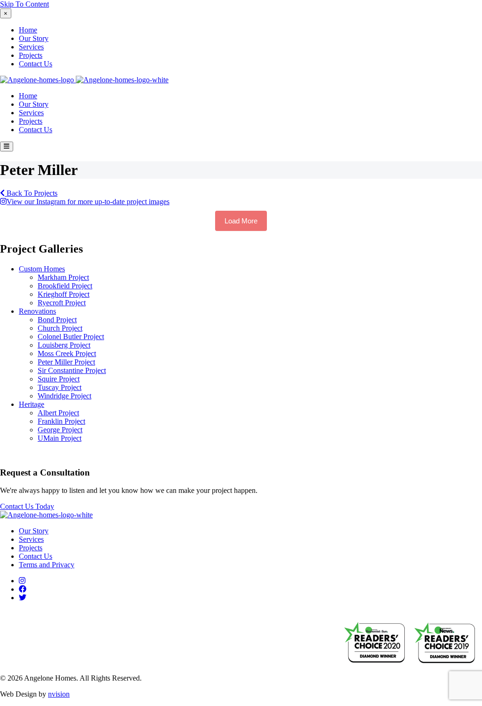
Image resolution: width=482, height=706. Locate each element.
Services (31, 47)
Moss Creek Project (67, 353)
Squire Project (59, 379)
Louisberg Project (64, 345)
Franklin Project (61, 421)
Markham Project (63, 277)
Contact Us (35, 64)
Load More (241, 221)
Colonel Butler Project (71, 337)
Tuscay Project (59, 387)
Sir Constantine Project (72, 370)
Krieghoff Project (63, 294)
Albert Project (58, 413)
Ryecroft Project (62, 303)
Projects (30, 55)
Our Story (33, 38)
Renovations (37, 311)
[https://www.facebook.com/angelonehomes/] (22, 589)
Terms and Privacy (46, 565)
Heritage (31, 404)
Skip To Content (24, 4)
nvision (59, 694)
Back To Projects (31, 193)
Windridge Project (64, 396)
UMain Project (59, 438)
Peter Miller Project (66, 362)
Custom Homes (42, 269)
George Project (60, 430)
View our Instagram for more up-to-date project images (88, 202)
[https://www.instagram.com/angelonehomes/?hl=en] (22, 581)
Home (28, 30)
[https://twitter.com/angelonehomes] (22, 598)
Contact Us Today (27, 506)
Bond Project (57, 320)
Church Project (60, 328)
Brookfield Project (65, 286)
